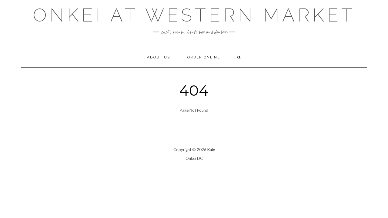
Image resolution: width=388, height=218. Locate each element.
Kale (211, 149)
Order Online (203, 57)
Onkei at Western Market (194, 15)
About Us (158, 57)
